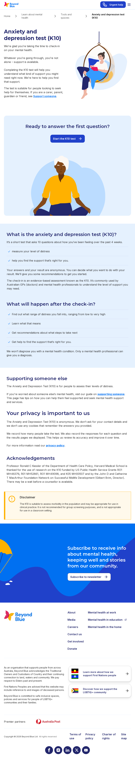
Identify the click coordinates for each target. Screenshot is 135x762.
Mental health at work (102, 612)
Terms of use (75, 736)
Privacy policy (90, 736)
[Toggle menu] (129, 5)
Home (7, 16)
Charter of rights (109, 736)
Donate (72, 648)
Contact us (75, 634)
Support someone (44, 96)
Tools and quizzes (66, 16)
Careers (73, 627)
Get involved (76, 641)
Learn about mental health (32, 16)
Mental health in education (105, 619)
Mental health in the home (105, 627)
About (71, 612)
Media (71, 619)
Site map (124, 736)
